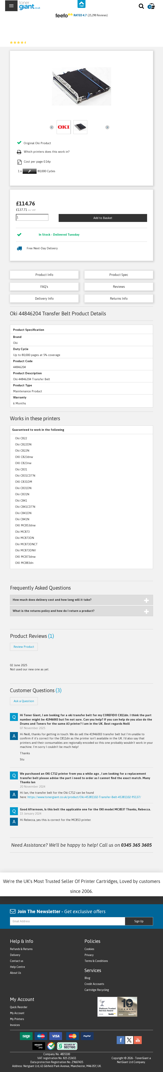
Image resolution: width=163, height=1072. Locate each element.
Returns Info (119, 298)
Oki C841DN (23, 513)
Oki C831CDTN (25, 475)
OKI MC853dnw (25, 525)
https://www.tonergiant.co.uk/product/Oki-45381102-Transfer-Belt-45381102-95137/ (84, 797)
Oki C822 (21, 438)
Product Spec (118, 274)
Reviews (119, 286)
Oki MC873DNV (25, 550)
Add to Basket (102, 218)
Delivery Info (44, 298)
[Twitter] (129, 1039)
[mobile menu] (11, 5)
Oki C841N (22, 519)
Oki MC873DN (24, 537)
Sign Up (139, 921)
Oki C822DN (23, 444)
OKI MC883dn (24, 562)
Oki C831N (22, 494)
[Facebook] (121, 1039)
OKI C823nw (23, 463)
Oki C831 (21, 469)
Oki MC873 (22, 531)
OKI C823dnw (24, 457)
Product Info (44, 274)
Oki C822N (22, 450)
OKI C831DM (23, 481)
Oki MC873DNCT (26, 544)
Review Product (24, 646)
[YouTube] (138, 1039)
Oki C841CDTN (25, 506)
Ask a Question (24, 701)
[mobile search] (142, 7)
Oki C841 (21, 500)
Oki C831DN (23, 488)
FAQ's (44, 286)
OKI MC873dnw (25, 556)
